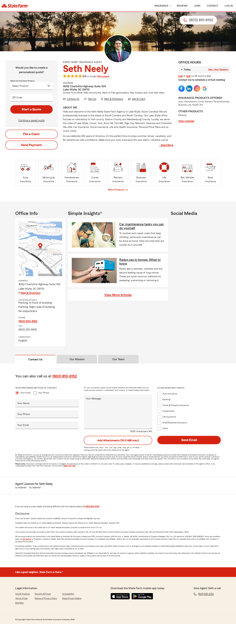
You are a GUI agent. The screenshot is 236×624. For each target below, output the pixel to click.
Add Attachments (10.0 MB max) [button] (118, 440)
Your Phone (43, 393)
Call (180, 76)
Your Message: (93, 398)
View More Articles (118, 295)
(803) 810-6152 (27, 321)
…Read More (166, 145)
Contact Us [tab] (35, 359)
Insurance (161, 5)
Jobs (197, 5)
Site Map (19, 603)
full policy (27, 539)
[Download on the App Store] (120, 596)
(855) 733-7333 (69, 466)
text (188, 76)
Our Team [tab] (118, 359)
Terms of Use (21, 598)
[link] (15, 6)
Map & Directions (30, 293)
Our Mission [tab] (77, 359)
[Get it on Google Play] (142, 596)
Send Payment (31, 145)
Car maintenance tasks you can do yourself (141, 226)
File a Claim (31, 134)
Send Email (189, 440)
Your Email (25, 393)
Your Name (23, 403)
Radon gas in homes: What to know (140, 261)
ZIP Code (17, 97)
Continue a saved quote (31, 120)
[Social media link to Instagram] (197, 88)
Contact (212, 5)
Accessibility (68, 594)
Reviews (182, 5)
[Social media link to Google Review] (204, 88)
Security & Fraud (43, 594)
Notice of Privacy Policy (46, 598)
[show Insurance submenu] (169, 5)
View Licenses (186, 121)
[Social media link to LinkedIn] (189, 88)
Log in (229, 5)
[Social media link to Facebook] (181, 88)
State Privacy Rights (71, 598)
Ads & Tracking (22, 594)
